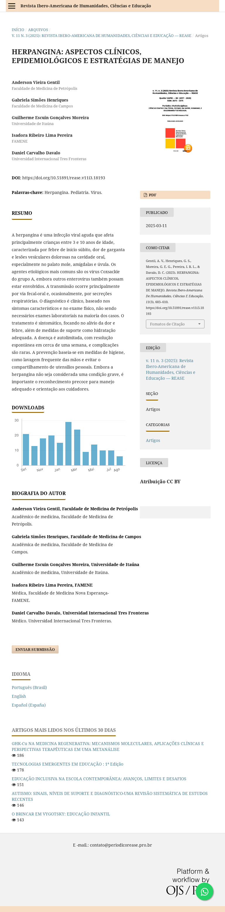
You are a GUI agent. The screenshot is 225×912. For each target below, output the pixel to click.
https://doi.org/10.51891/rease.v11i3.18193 (63, 177)
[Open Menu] (12, 6)
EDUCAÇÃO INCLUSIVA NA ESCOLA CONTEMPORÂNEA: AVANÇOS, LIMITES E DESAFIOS (99, 778)
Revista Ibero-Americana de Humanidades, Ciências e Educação (86, 6)
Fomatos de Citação (167, 324)
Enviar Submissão (35, 649)
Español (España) (29, 705)
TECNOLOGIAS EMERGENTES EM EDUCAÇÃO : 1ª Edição (67, 764)
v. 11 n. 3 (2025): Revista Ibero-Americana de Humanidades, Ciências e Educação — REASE (101, 35)
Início (18, 29)
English (19, 696)
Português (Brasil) (29, 687)
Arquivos (38, 29)
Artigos (153, 440)
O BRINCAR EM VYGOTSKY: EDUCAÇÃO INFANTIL (61, 814)
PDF (152, 194)
